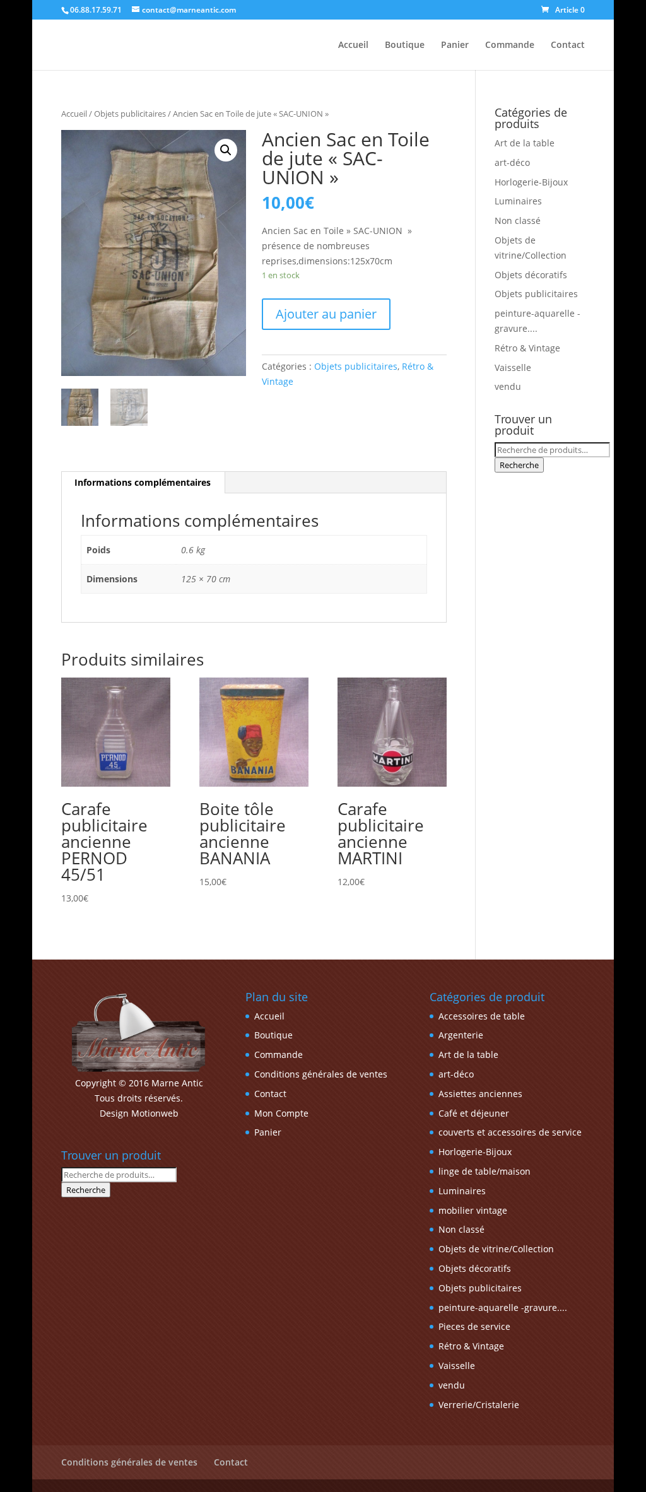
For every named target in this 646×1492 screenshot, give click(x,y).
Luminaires (518, 201)
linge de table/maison (484, 1171)
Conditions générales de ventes (320, 1074)
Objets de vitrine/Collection (496, 1249)
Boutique (405, 45)
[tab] (143, 482)
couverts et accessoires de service (510, 1132)
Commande (509, 45)
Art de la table (525, 143)
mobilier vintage (472, 1210)
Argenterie (460, 1035)
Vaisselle (513, 367)
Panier (455, 45)
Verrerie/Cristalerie (478, 1405)
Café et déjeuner (473, 1113)
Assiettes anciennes (480, 1094)
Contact (568, 45)
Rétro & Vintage (527, 348)
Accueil (353, 45)
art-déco (512, 162)
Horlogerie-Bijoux (531, 182)
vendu (508, 386)
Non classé (518, 220)
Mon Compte (281, 1113)
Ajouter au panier (326, 313)
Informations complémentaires (142, 482)
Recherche (519, 465)
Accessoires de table (481, 1016)
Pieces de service (474, 1326)
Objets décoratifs (531, 275)
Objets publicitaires (130, 113)
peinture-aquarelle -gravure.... (502, 1307)
